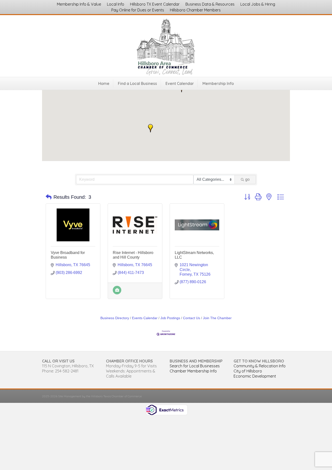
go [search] (247, 179)
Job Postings (170, 318)
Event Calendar (180, 83)
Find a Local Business (137, 83)
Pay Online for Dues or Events (137, 10)
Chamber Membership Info (193, 371)
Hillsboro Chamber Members (195, 10)
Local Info (115, 4)
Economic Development (255, 376)
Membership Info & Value (79, 4)
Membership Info (218, 83)
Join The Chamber (217, 318)
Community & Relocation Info (260, 365)
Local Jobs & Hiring (257, 4)
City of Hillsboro (248, 371)
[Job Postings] (117, 293)
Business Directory (114, 318)
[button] (150, 128)
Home (103, 83)
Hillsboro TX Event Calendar (155, 4)
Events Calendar (144, 318)
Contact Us (191, 318)
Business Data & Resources (210, 4)
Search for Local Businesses (195, 365)
